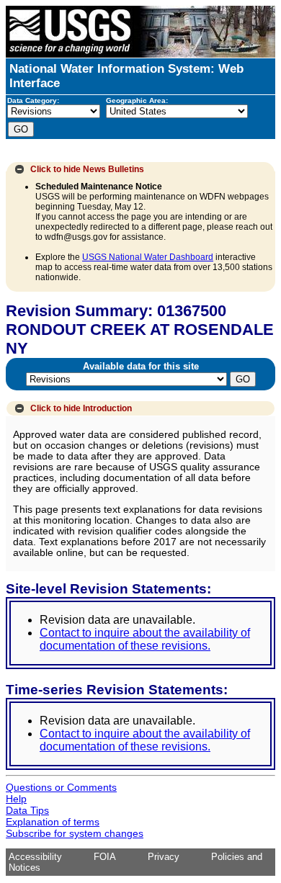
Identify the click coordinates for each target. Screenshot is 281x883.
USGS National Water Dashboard (147, 257)
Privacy (163, 856)
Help (16, 798)
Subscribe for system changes (74, 833)
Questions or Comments (61, 787)
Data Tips (27, 810)
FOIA (105, 856)
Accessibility (35, 856)
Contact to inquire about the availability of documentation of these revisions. (145, 639)
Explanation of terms (52, 822)
